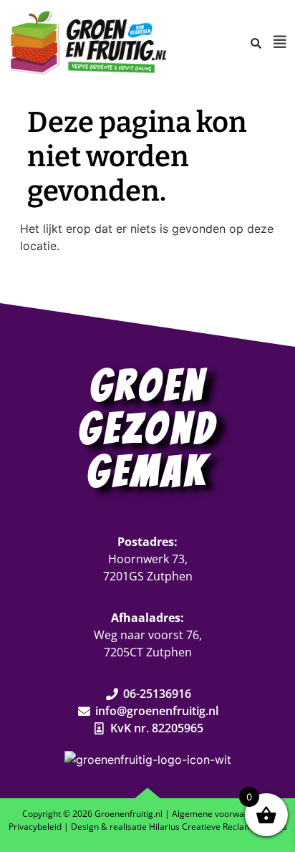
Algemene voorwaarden (220, 814)
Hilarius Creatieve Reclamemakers (218, 826)
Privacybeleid (35, 826)
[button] (280, 42)
